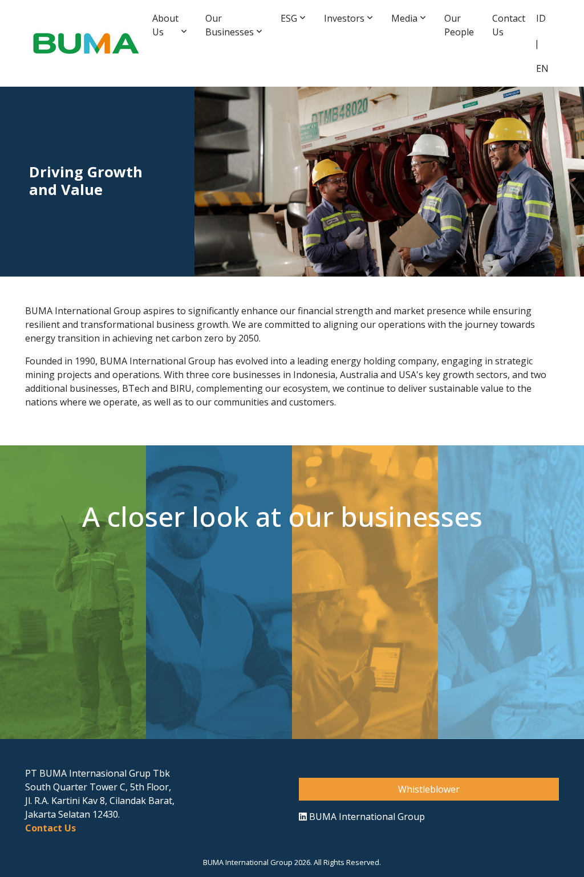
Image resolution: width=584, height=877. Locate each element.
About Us (165, 25)
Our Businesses (229, 25)
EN (542, 68)
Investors (344, 18)
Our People (459, 25)
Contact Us (508, 25)
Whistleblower (429, 789)
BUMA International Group (366, 816)
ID (541, 18)
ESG (289, 18)
